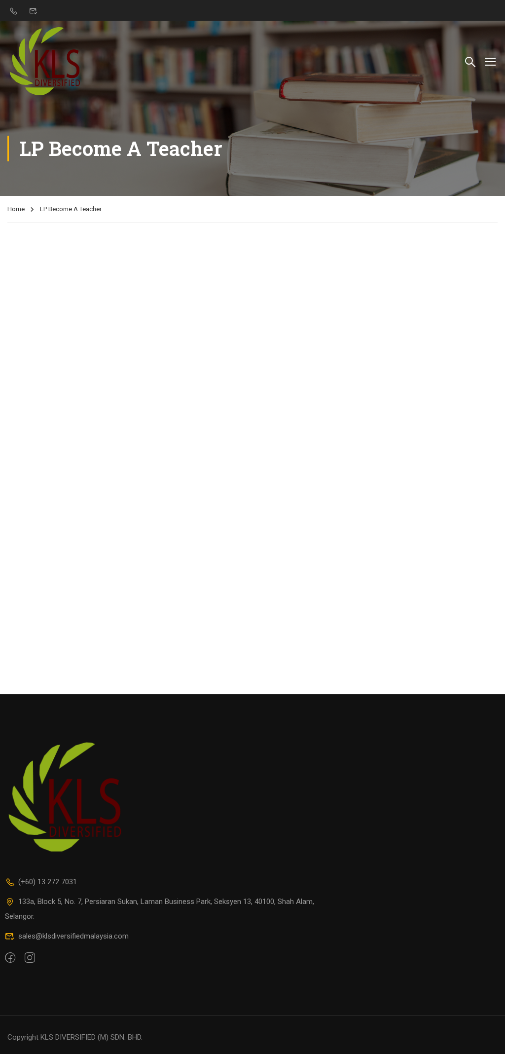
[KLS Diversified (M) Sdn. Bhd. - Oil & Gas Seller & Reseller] (45, 61)
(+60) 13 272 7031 (47, 881)
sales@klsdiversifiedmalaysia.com (73, 936)
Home (16, 209)
